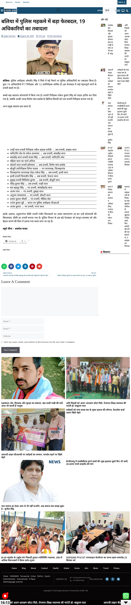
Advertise (26, 2)
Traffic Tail (84, 591)
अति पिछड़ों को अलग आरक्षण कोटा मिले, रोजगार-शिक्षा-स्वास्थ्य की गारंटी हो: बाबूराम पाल (127, 45)
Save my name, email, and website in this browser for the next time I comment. (39, 342)
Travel (105, 568)
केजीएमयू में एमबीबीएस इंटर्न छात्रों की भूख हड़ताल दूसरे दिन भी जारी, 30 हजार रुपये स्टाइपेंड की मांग (123, 111)
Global (66, 568)
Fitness (116, 568)
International (22, 579)
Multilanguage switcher (13, 582)
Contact (17, 2)
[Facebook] (107, 579)
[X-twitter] (113, 579)
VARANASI (14, 576)
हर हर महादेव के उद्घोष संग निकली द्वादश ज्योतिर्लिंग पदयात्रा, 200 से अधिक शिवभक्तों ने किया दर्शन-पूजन (111, 164)
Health (56, 568)
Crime (33, 576)
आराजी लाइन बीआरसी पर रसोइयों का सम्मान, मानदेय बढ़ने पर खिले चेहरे (31, 456)
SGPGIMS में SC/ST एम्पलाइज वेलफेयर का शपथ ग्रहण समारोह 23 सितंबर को (96, 559)
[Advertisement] (50, 130)
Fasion (77, 568)
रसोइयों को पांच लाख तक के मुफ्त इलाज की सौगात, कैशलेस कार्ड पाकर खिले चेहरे (123, 76)
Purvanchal (24, 576)
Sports (47, 576)
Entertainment (9, 579)
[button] (58, 10)
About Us (9, 2)
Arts (86, 568)
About (33, 568)
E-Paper (32, 579)
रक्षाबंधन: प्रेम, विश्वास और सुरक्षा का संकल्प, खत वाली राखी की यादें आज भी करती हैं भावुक (111, 39)
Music (95, 568)
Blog (24, 568)
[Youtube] (118, 579)
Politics (40, 576)
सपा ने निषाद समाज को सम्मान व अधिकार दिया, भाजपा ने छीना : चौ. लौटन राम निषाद (111, 205)
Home (14, 568)
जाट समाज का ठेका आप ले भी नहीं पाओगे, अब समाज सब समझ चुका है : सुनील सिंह (32, 507)
